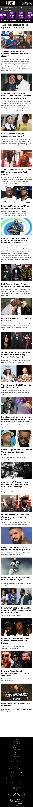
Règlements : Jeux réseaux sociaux (16, 774)
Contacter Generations (16, 790)
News (6, 20)
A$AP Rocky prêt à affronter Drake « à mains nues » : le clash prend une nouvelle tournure (16, 95)
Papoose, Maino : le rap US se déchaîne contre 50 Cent (15, 207)
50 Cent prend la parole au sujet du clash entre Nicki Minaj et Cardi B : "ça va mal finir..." (15, 354)
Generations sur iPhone (17, 767)
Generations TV (16, 783)
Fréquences (16, 749)
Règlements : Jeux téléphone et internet (16, 778)
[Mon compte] (30, 3)
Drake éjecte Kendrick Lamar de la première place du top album (15, 548)
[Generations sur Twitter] (14, 794)
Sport (20, 20)
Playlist (16, 745)
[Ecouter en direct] (23, 3)
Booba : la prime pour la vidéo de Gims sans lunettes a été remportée (16, 452)
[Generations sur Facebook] (9, 794)
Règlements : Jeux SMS (16, 776)
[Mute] (30, 9)
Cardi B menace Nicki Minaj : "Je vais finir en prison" (16, 386)
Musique (13, 20)
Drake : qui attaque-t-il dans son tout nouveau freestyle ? (16, 578)
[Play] (2, 9)
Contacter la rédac (16, 762)
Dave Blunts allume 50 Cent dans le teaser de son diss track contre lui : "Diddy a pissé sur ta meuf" (16, 419)
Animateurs (16, 743)
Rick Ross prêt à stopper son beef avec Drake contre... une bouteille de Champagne (14, 484)
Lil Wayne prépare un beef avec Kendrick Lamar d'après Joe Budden (15, 640)
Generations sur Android (16, 769)
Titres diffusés (16, 747)
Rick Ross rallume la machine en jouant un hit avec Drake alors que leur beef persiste (16, 240)
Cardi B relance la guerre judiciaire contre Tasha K (12, 135)
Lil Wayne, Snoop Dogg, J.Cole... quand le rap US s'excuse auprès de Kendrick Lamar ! (16, 610)
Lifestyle (28, 20)
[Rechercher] (27, 3)
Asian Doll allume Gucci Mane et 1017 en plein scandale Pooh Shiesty (16, 172)
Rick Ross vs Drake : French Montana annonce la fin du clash (16, 285)
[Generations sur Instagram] (23, 794)
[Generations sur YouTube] (18, 794)
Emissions (17, 741)
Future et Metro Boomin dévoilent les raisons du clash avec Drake (15, 673)
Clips (16, 785)
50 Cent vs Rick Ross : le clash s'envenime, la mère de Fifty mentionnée (15, 517)
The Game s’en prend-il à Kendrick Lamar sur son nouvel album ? (15, 53)
